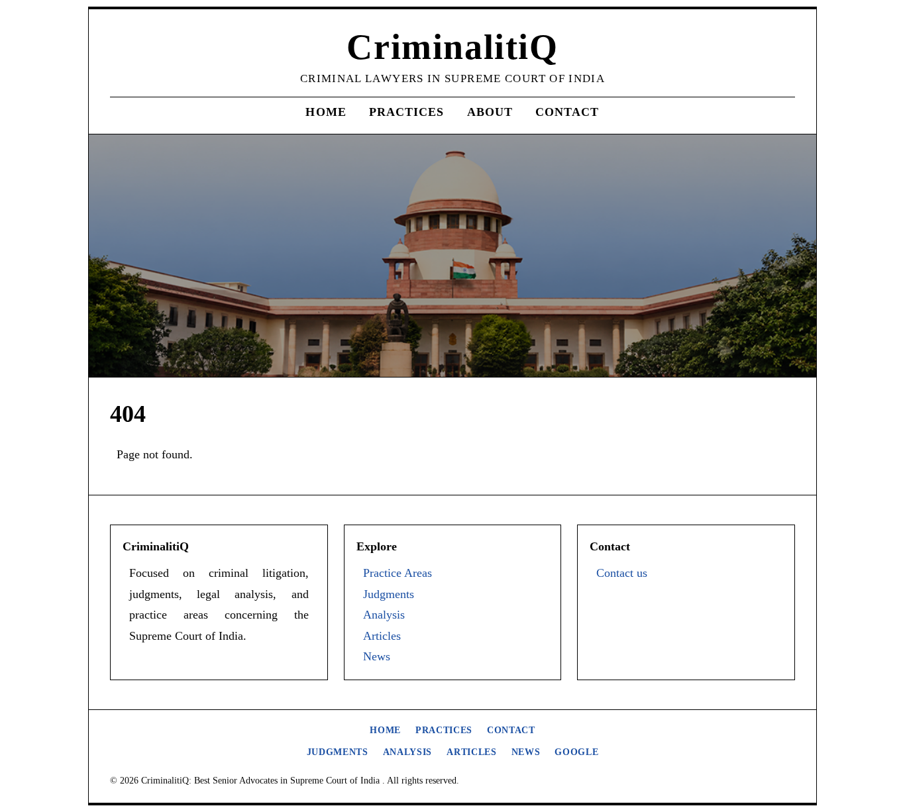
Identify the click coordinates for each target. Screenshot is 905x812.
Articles (382, 635)
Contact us (621, 573)
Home (325, 112)
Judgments (388, 594)
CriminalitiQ (452, 47)
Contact (567, 112)
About (490, 112)
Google (576, 752)
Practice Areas (397, 573)
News (376, 656)
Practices (407, 112)
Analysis (384, 614)
